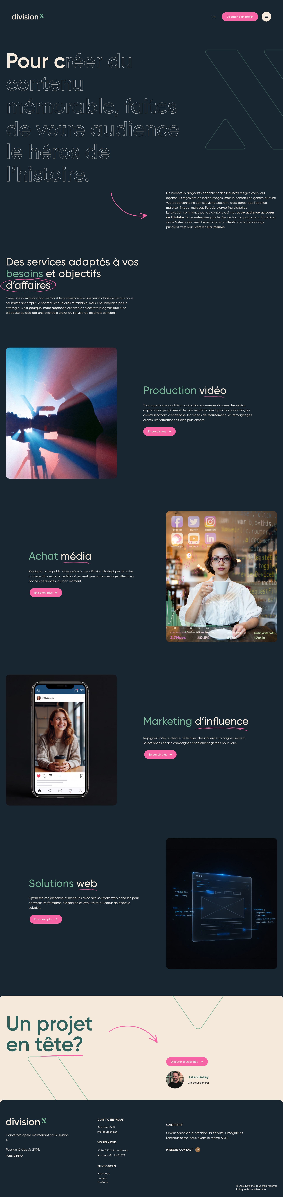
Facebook (103, 1173)
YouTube (102, 1182)
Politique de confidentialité (251, 1189)
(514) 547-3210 (106, 1126)
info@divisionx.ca (107, 1131)
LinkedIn (102, 1178)
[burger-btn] (266, 17)
